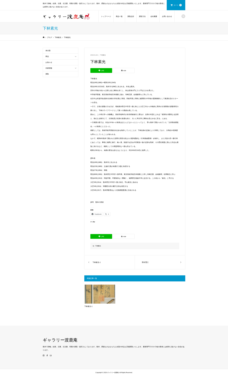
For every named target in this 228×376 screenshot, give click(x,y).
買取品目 (130, 16)
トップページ (106, 16)
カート (177, 5)
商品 (47, 56)
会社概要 (153, 16)
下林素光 (103, 55)
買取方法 (142, 16)
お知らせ (48, 62)
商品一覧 (119, 16)
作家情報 (48, 68)
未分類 (47, 51)
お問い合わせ (167, 16)
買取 (47, 74)
